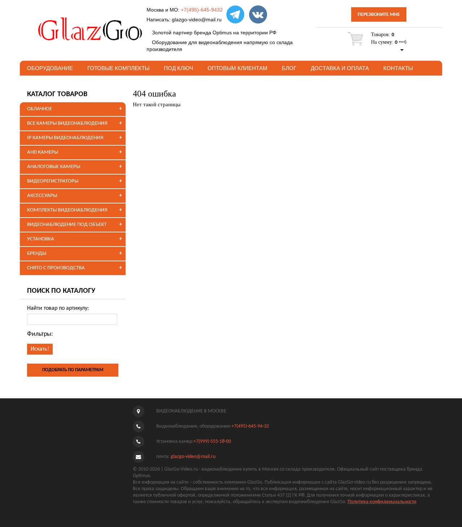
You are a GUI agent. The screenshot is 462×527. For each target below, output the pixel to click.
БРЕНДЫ (36, 253)
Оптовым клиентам (237, 68)
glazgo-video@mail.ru (197, 19)
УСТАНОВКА (40, 239)
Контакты (398, 68)
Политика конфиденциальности (382, 502)
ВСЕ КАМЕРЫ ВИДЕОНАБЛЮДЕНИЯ (67, 123)
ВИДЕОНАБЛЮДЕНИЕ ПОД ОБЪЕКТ (66, 224)
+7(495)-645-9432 (202, 10)
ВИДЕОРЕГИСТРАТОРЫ (52, 181)
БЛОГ (289, 68)
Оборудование (50, 68)
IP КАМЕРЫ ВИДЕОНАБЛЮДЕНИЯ (65, 138)
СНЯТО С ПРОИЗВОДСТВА (56, 268)
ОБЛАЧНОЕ (39, 109)
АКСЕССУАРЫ (42, 195)
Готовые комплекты (118, 68)
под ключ (178, 68)
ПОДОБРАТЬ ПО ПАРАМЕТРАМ (72, 370)
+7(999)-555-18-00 (212, 441)
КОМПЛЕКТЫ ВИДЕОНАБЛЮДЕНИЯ (67, 210)
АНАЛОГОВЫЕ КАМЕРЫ (53, 167)
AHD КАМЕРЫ (42, 152)
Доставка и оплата (340, 68)
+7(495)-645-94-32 (250, 426)
